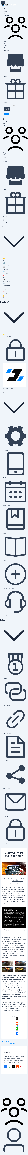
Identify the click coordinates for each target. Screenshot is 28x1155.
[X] (17, 1018)
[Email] (17, 1031)
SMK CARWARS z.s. (12, 885)
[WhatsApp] (17, 1028)
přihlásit (11, 1058)
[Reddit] (17, 1023)
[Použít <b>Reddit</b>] (17, 1067)
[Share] (17, 1033)
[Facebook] (17, 1016)
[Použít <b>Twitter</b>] (13, 1067)
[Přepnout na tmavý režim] (7, 109)
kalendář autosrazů (20, 899)
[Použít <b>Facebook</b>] (5, 1067)
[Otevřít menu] (3, 2)
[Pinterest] (17, 1021)
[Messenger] (17, 1026)
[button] (14, 240)
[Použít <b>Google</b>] (9, 1067)
